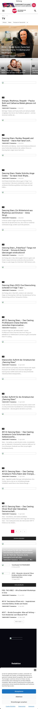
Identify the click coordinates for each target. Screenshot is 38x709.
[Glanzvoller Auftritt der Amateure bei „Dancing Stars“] (19, 349)
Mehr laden (18, 621)
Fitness (4, 22)
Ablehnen (19, 697)
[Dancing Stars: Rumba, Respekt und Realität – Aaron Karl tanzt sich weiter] (19, 127)
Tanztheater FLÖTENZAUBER (21, 565)
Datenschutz (21, 706)
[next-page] (24, 531)
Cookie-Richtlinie (10, 706)
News (9, 22)
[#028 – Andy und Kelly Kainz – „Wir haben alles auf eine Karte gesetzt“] (15, 69)
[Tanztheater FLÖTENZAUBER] (6, 567)
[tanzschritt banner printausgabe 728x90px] (19, 5)
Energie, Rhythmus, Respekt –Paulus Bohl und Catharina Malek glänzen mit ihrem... (19, 103)
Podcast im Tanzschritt (19, 22)
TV (2, 44)
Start (3, 16)
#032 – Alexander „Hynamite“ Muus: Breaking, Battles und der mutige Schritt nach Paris (23, 575)
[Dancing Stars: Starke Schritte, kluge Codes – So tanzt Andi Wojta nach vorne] (19, 162)
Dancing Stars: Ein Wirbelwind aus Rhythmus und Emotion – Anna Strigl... (17, 212)
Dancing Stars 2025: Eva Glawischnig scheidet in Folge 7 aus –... (18, 286)
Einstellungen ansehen (19, 702)
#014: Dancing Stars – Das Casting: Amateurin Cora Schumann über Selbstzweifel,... (18, 434)
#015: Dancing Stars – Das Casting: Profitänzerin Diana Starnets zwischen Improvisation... (18, 322)
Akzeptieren (19, 691)
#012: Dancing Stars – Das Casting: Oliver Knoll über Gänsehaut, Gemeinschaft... (18, 509)
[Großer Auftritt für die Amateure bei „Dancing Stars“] (19, 386)
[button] (35, 670)
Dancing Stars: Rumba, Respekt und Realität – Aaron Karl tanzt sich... (18, 139)
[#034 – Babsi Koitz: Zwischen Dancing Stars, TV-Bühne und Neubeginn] (19, 41)
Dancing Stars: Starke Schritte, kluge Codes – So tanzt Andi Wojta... (18, 174)
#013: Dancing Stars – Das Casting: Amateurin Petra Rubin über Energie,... (19, 472)
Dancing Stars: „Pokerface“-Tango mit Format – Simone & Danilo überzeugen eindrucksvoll (19, 250)
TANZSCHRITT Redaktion (9, 55)
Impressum (31, 706)
